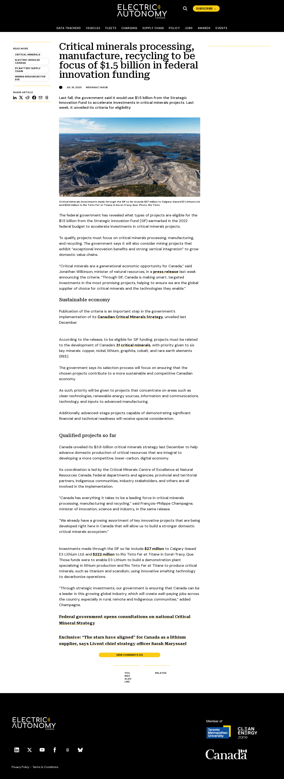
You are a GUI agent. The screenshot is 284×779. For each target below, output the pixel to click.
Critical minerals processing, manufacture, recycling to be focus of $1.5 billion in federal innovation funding (128, 60)
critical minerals (27, 54)
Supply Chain (153, 28)
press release (165, 271)
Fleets (110, 28)
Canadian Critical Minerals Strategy (130, 316)
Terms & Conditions (45, 767)
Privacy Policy (20, 767)
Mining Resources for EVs (30, 78)
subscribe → (206, 8)
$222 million (103, 554)
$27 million (154, 548)
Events (222, 28)
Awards (204, 28)
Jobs (189, 28)
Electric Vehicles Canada (27, 61)
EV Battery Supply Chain (28, 70)
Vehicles (93, 28)
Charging (129, 28)
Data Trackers (69, 28)
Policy (174, 28)
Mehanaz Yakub (97, 87)
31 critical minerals (133, 345)
